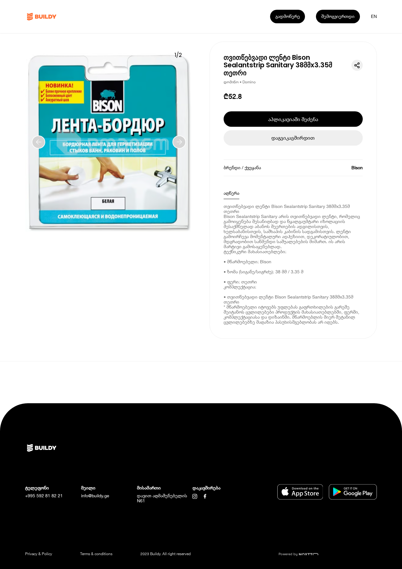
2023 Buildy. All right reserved (165, 553)
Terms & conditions (96, 553)
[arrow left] (38, 142)
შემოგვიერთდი (338, 16)
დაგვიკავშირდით (293, 138)
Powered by (289, 554)
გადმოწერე (287, 16)
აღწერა (231, 193)
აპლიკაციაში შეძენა (293, 119)
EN (374, 16)
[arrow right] (179, 142)
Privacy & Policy (38, 553)
